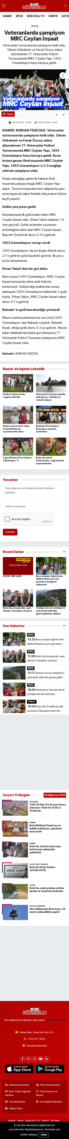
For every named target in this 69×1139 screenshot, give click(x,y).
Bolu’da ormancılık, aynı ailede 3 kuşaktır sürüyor (46, 658)
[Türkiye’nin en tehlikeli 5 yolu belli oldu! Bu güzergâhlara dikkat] (51, 597)
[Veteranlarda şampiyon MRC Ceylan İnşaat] (34, 89)
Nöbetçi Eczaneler (19, 1085)
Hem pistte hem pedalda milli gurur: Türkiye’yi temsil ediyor (50, 397)
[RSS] (46, 1059)
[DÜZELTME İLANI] (18, 565)
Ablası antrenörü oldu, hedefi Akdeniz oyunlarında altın (16, 429)
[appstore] (19, 1069)
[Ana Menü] (3, 6)
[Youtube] (40, 1059)
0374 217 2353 (36, 1039)
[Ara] (65, 6)
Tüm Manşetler (17, 1101)
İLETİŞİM (55, 1121)
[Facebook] (22, 1059)
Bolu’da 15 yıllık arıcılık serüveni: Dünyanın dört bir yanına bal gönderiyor (45, 709)
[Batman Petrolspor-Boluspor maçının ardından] (51, 414)
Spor (34, 26)
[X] (28, 1059)
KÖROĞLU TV (36, 16)
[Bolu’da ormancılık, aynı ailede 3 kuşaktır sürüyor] (18, 597)
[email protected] (55, 1020)
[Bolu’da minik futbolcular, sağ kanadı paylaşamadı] (51, 446)
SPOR (19, 16)
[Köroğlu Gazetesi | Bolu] (34, 6)
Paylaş (10, 114)
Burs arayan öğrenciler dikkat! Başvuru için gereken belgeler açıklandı (45, 642)
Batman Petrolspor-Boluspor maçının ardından (48, 429)
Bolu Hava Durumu (50, 1085)
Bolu (30, 635)
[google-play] (50, 1069)
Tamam (43, 1135)
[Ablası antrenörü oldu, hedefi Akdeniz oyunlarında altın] (18, 414)
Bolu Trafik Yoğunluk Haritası (18, 1093)
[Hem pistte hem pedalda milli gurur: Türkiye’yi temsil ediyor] (51, 383)
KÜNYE (53, 16)
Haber (31, 702)
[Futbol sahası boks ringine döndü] (18, 383)
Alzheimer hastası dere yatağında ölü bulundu (46, 692)
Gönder (10, 532)
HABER (7, 16)
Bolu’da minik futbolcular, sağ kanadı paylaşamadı (50, 461)
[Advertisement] (34, 752)
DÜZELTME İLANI (12, 576)
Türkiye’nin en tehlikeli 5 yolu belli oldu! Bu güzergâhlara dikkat (50, 611)
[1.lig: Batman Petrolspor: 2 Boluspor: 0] (18, 446)
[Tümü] (64, 551)
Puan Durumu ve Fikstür (46, 1093)
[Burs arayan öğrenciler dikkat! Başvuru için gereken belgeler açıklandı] (51, 565)
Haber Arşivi (15, 1108)
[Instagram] (34, 1059)
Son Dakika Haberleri (51, 1101)
